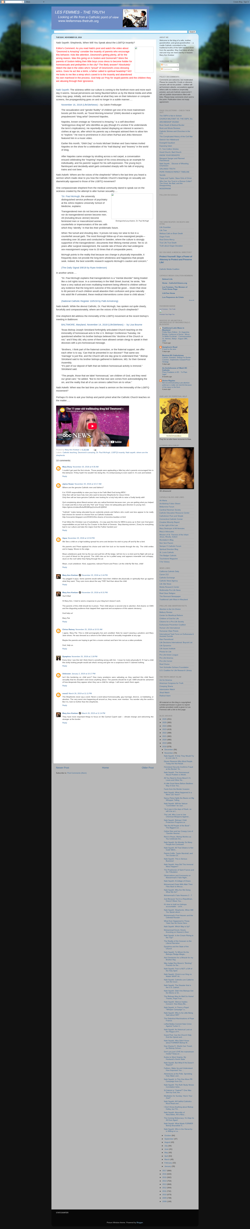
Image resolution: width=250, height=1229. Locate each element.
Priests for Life (165, 652)
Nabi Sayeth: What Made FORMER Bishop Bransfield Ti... (178, 1125)
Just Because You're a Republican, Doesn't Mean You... (178, 900)
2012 (164, 1188)
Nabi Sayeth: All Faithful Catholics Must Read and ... (178, 1102)
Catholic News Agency (169, 581)
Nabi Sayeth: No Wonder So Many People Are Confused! (178, 843)
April (166, 1156)
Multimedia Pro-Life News (170, 590)
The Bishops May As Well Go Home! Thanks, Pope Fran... (179, 997)
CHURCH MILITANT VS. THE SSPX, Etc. (176, 119)
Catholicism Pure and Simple (171, 516)
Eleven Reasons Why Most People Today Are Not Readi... (178, 762)
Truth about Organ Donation (171, 246)
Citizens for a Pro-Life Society (172, 622)
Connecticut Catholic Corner (171, 519)
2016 (164, 1174)
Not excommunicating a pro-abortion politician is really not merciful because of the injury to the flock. (177, 385)
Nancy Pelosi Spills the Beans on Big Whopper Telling (179, 799)
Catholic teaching (70, 452)
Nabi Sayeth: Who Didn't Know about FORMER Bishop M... (176, 1042)
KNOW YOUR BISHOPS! (170, 155)
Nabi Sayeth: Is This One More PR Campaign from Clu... (178, 1080)
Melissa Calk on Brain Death (171, 233)
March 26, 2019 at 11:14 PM (93, 713)
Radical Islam (165, 696)
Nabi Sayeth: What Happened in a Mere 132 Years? (178, 794)
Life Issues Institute (167, 649)
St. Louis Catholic (167, 552)
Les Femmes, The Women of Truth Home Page (174, 288)
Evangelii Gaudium (167, 143)
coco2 (65, 693)
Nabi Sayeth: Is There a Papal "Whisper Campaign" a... (176, 1008)
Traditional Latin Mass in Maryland (174, 600)
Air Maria (163, 500)
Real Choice (165, 664)
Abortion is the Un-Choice (170, 609)
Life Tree (163, 230)
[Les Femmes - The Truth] (161, 312)
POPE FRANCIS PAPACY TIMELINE (174, 172)
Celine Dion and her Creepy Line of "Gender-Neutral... (178, 832)
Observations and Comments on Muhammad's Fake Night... (177, 877)
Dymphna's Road (169, 347)
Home (105, 767)
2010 (164, 1195)
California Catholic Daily (169, 571)
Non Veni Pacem (166, 543)
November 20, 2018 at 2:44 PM (95, 575)
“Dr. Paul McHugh (70, 196)
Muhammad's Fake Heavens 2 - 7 (178, 895)
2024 (164, 726)
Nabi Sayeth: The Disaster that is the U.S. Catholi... (177, 986)
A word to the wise (169, 349)
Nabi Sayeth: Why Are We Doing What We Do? (177, 891)
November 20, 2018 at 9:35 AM (86, 467)
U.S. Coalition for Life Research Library (176, 670)
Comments (167, 69)
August (167, 1142)
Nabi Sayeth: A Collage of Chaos (177, 881)
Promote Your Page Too (167, 314)
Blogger (140, 1223)
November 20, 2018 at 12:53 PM (81, 538)
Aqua (64, 538)
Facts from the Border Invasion (176, 789)
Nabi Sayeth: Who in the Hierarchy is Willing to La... (178, 1130)
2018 (164, 747)
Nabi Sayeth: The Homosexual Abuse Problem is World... (176, 773)
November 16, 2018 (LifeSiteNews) (79, 104)
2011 (164, 1191)
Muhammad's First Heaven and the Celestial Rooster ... (178, 916)
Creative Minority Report (170, 522)
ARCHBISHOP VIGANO (169, 122)
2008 (164, 1201)
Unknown (66, 674)
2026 (164, 719)
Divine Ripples (168, 381)
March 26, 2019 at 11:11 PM (80, 693)
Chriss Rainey (68, 629)
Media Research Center (169, 587)
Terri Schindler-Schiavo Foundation (174, 667)
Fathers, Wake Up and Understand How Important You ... (178, 1069)
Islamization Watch (167, 689)
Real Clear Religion (167, 593)
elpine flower (68, 484)
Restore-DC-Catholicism (173, 355)
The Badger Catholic (168, 556)
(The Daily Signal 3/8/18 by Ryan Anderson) (84, 267)
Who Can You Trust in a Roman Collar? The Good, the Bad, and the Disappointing (176, 183)
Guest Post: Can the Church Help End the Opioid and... (177, 1036)
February (168, 1163)
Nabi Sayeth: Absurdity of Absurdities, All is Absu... (175, 1114)
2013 (164, 1184)
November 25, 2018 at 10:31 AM (89, 629)
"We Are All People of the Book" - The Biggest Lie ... (177, 827)
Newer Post (62, 767)
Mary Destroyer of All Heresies (172, 528)
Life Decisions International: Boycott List (176, 642)
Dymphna (66, 657)
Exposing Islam (166, 146)
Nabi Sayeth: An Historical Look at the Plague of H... (178, 1031)
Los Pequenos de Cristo (173, 297)
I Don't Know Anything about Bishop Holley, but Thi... (178, 1108)
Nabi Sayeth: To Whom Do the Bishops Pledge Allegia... (176, 953)
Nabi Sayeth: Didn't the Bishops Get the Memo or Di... (178, 992)
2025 (164, 722)
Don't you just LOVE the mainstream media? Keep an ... (179, 1053)
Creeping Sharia (166, 686)
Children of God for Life (169, 619)
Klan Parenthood (166, 639)
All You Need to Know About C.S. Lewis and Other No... (177, 779)
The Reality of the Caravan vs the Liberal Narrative (178, 942)
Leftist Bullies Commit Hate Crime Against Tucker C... (178, 1025)
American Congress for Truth (171, 683)
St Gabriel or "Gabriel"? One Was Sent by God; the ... (177, 1091)
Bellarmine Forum (167, 507)
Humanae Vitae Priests (169, 631)
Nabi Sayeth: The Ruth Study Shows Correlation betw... (179, 1086)
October (168, 1135)
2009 (164, 1198)
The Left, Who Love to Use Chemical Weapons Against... (177, 816)
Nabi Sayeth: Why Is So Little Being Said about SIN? (178, 1014)
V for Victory (165, 562)
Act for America (166, 680)
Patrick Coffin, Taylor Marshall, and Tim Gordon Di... (178, 854)
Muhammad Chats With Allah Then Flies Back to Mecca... (178, 885)
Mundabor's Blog (166, 540)
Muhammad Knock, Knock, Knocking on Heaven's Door (176, 931)
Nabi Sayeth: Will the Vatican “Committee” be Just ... (176, 805)
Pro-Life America (166, 658)
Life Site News (165, 584)
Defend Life (167, 279)
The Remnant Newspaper (170, 596)
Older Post (148, 767)
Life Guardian (165, 227)
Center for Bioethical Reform (171, 615)
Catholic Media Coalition (169, 269)
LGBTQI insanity (118, 452)
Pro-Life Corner (166, 661)
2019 (164, 743)
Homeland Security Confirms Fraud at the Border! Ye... (178, 768)
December (169, 750)
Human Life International (170, 628)
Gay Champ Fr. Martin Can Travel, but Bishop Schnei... (178, 1047)
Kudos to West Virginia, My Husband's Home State (175, 1058)
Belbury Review (166, 612)
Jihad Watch (165, 693)
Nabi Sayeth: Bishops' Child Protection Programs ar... (175, 821)
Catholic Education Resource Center (174, 513)
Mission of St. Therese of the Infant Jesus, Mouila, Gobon (174, 536)
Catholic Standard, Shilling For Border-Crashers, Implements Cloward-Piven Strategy (176, 360)
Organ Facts (165, 237)
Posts (165, 65)
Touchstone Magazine (169, 559)
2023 (164, 729)
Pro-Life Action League (169, 655)
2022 (164, 733)
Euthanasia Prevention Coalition (173, 625)
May (166, 1153)
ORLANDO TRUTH (167, 169)
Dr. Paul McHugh (103, 452)
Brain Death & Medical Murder (172, 125)
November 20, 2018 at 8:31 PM (95, 592)
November (169, 753)
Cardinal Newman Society (170, 510)
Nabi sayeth (130, 452)
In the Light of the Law (169, 525)
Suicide (162, 175)
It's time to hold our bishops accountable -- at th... (175, 905)
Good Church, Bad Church (170, 152)
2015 (164, 1177)
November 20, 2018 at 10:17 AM (88, 484)
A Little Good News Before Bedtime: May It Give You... (178, 785)
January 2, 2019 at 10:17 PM (83, 674)
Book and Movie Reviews (170, 128)
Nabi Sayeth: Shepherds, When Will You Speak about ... (178, 911)
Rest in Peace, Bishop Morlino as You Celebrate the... (177, 838)
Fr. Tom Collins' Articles (169, 149)
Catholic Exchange (167, 578)
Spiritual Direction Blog (169, 549)
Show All (191, 300)
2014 (164, 1181)
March (167, 1159)
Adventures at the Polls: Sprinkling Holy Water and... (178, 1075)
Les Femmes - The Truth (167, 309)
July (166, 1146)
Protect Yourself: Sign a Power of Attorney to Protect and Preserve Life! (176, 259)
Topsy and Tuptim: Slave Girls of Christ (176, 178)
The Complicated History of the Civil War (176, 137)
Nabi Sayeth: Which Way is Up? (177, 927)
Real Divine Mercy (167, 240)
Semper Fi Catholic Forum (170, 546)
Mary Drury (67, 467)
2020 (164, 740)
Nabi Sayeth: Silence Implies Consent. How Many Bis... (175, 1003)
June (166, 1149)
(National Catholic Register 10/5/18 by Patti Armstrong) (89, 301)
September (169, 1139)
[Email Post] (95, 450)
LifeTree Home (168, 293)
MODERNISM (165, 189)
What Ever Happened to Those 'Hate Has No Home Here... (176, 922)
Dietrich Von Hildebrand (169, 140)
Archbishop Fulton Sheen (170, 504)
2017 (164, 1171)
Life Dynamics (165, 646)
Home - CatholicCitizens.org (174, 283)
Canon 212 (164, 575)
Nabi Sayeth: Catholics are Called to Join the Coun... (179, 981)
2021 (164, 736)
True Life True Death (168, 243)
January (168, 1166)
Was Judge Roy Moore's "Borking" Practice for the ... (178, 964)
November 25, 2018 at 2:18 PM (84, 657)
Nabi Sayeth (62, 89)
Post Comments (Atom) (77, 773)
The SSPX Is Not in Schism (171, 116)
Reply (64, 476)
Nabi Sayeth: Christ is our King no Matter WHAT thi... (178, 975)
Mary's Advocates (167, 532)
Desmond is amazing (86, 452)
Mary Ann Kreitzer (70, 575)
